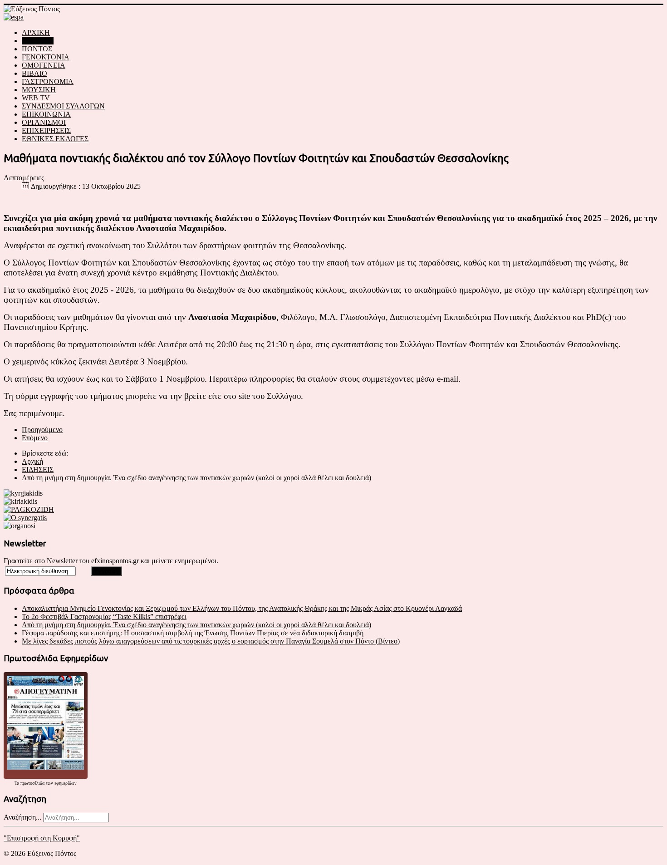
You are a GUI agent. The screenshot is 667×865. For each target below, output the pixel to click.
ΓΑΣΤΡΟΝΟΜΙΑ (48, 81)
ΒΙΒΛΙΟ (34, 73)
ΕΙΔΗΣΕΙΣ (38, 40)
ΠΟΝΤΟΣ (37, 49)
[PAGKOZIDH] (29, 509)
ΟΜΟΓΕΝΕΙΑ (43, 65)
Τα (17, 783)
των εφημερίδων (60, 783)
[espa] (14, 17)
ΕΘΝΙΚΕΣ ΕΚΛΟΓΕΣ (55, 139)
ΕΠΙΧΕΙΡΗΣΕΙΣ (46, 130)
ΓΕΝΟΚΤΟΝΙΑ (45, 57)
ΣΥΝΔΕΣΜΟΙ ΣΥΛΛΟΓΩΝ (63, 106)
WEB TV (36, 98)
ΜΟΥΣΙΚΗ (39, 89)
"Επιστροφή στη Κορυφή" (42, 838)
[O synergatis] (25, 517)
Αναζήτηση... (22, 817)
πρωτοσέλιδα (32, 783)
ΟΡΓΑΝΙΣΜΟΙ (44, 122)
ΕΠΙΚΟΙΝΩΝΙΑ (46, 114)
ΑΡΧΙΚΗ (36, 32)
